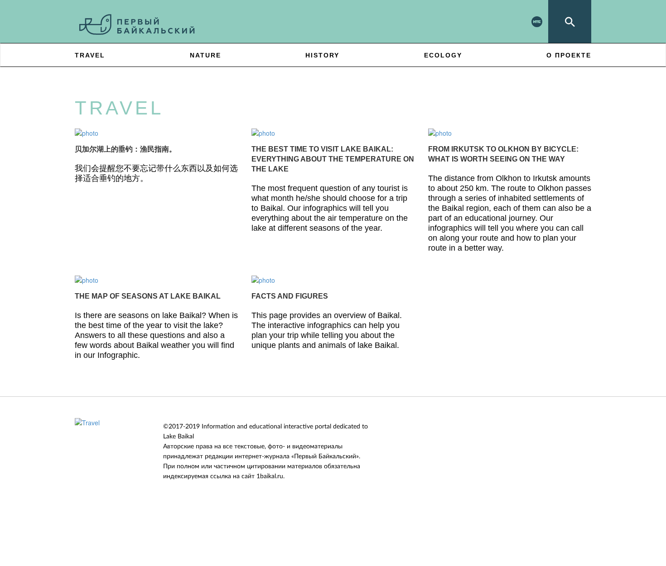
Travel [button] (90, 55)
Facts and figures (289, 296)
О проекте (568, 55)
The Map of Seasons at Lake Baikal (148, 296)
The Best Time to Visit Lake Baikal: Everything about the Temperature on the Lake (332, 159)
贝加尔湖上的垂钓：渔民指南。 (125, 149)
